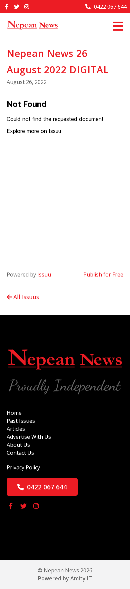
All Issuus (25, 297)
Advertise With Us (29, 436)
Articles (16, 428)
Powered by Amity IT (65, 578)
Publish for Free (103, 274)
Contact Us (20, 452)
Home (14, 412)
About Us (18, 444)
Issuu (44, 274)
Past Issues (21, 420)
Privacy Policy (23, 467)
